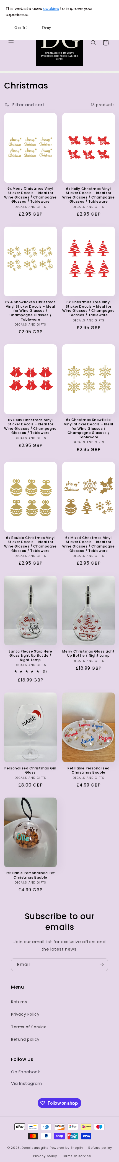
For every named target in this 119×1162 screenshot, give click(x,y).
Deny (46, 28)
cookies (51, 8)
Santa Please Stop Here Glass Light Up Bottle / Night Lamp (30, 655)
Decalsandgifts (35, 1147)
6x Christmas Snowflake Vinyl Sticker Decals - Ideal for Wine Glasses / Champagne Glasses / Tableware (88, 428)
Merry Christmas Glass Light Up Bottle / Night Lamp (88, 653)
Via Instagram (26, 1083)
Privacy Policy (25, 1014)
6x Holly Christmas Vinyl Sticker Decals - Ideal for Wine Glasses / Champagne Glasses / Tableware (88, 195)
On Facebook (25, 1072)
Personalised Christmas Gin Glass (30, 770)
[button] (11, 43)
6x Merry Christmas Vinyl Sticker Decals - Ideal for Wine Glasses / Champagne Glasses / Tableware (30, 194)
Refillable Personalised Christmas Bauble (89, 770)
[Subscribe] (101, 964)
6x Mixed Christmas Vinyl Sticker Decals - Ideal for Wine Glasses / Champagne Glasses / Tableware (88, 544)
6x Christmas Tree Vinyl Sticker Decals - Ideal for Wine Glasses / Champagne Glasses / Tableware (88, 308)
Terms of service (76, 1156)
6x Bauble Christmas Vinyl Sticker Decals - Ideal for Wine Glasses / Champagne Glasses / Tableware (30, 544)
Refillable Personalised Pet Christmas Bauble (30, 875)
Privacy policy (45, 1156)
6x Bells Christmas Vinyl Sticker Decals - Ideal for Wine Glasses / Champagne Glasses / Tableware (30, 426)
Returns (19, 1002)
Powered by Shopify (66, 1147)
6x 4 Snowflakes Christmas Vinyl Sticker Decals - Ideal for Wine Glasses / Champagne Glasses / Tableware (30, 310)
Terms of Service (29, 1027)
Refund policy (25, 1039)
